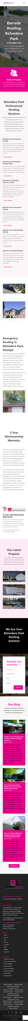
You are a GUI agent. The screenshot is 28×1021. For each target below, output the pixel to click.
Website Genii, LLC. (14, 1015)
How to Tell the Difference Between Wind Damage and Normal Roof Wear (13, 835)
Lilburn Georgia (7, 997)
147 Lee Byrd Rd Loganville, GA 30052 (12, 899)
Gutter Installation (8, 963)
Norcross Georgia (8, 1001)
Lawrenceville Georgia (13, 995)
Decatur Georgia (8, 991)
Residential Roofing (8, 971)
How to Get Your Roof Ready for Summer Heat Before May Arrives (12, 786)
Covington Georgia (8, 990)
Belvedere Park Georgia (13, 986)
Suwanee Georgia (8, 1004)
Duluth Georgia (18, 991)
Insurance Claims (8, 966)
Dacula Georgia (19, 990)
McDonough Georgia (13, 999)
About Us (6, 937)
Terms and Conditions (17, 1017)
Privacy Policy (14, 1018)
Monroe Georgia (19, 1001)
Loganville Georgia (18, 997)
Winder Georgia (13, 1008)
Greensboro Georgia (13, 993)
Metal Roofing (7, 973)
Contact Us (6, 952)
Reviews (6, 942)
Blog (5, 940)
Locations (6, 944)
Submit (18, 687)
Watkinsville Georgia (13, 1006)
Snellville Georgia (18, 1002)
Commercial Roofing (9, 968)
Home (5, 935)
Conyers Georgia (13, 988)
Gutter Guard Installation (10, 961)
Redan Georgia (7, 1002)
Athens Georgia (8, 984)
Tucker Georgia (19, 1004)
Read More (8, 157)
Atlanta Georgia (18, 984)
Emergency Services (9, 959)
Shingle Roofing (8, 975)
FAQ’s (5, 947)
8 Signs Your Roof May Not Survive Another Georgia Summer (13, 738)
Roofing (6, 949)
